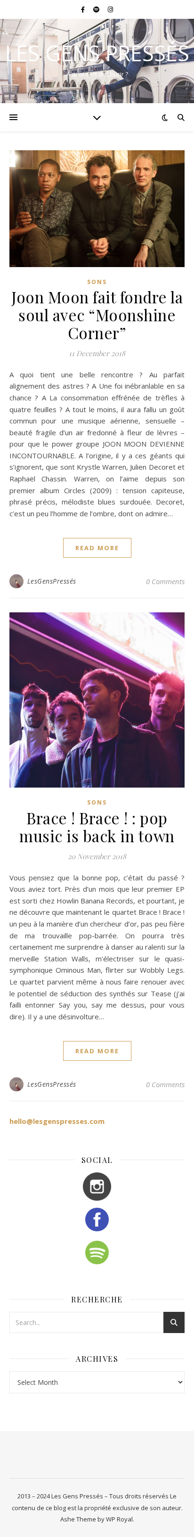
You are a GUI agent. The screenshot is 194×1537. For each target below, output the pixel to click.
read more (97, 548)
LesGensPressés (51, 581)
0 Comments (165, 581)
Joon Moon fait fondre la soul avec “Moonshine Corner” (97, 314)
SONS (97, 282)
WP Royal (119, 1519)
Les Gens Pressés (97, 53)
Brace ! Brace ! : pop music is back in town (97, 826)
